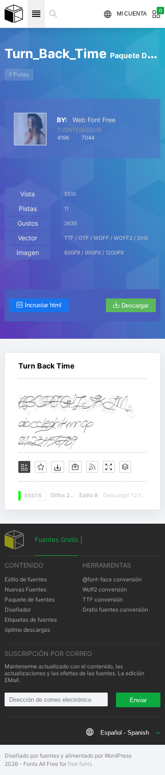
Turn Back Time (46, 365)
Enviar (138, 700)
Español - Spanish (124, 732)
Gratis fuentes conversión (115, 609)
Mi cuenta (132, 14)
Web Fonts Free (14, 13)
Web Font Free (94, 120)
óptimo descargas (27, 629)
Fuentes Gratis (56, 539)
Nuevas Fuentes (25, 589)
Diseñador (18, 609)
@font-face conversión (112, 579)
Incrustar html (43, 305)
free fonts (80, 763)
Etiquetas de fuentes (31, 619)
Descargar (134, 305)
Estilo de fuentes (26, 579)
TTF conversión (102, 599)
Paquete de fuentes (30, 599)
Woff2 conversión (104, 589)
